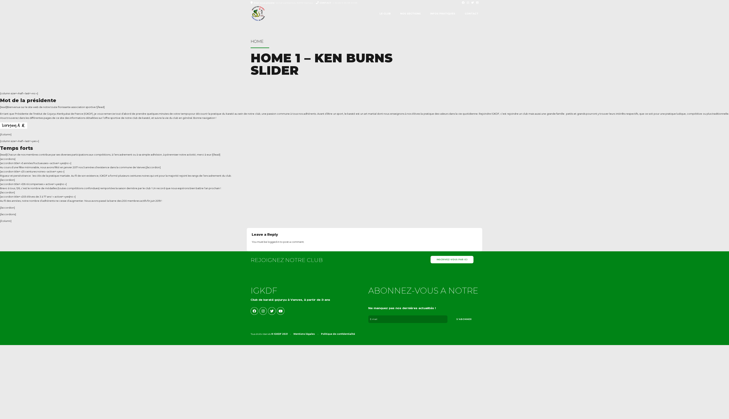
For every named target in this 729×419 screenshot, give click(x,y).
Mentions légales (304, 334)
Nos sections (410, 13)
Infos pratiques (442, 13)
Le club (385, 13)
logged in (273, 241)
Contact (471, 13)
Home (257, 41)
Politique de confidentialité (338, 334)
